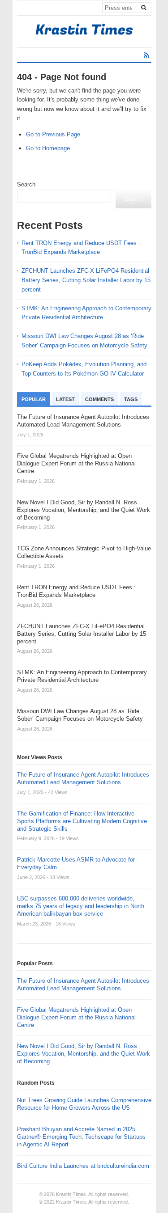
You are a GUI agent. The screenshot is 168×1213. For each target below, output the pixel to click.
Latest (65, 399)
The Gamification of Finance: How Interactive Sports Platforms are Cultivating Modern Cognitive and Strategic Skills (82, 821)
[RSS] (146, 55)
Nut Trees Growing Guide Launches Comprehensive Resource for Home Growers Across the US (84, 1104)
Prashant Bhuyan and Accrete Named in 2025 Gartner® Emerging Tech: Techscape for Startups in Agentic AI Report (81, 1137)
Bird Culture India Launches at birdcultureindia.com (83, 1165)
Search (26, 184)
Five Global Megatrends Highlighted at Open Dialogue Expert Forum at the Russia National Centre (76, 1017)
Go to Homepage (48, 148)
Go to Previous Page (53, 134)
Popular (34, 399)
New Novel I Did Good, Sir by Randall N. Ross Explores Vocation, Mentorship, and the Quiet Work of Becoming (83, 1054)
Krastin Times (71, 1194)
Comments (99, 399)
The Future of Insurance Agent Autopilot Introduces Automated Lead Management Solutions (83, 778)
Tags (131, 399)
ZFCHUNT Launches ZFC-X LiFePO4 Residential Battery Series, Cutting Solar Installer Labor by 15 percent (86, 280)
